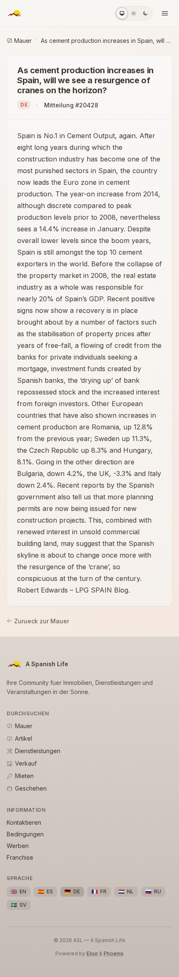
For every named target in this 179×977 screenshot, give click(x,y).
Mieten (24, 775)
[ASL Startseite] (14, 13)
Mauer (23, 40)
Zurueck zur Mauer (41, 621)
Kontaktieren (24, 822)
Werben (18, 845)
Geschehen (31, 788)
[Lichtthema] (133, 13)
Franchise (20, 857)
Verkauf (26, 763)
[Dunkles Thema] (145, 13)
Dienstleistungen (37, 750)
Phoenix (114, 953)
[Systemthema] (122, 13)
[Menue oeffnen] (164, 13)
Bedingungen (25, 834)
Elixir (93, 953)
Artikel (23, 738)
